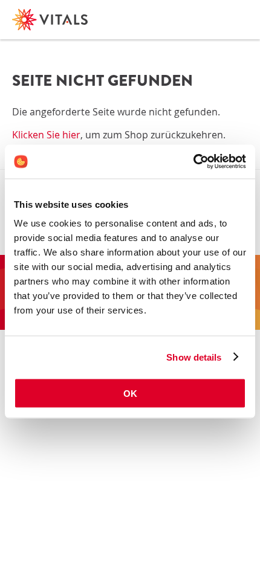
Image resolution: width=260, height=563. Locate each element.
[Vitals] (50, 19)
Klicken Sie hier (46, 134)
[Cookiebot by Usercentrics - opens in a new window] (193, 162)
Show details (193, 357)
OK (130, 393)
